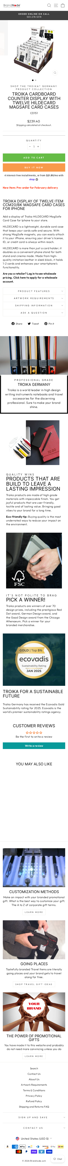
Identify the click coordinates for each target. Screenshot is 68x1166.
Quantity (34, 140)
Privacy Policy (34, 1095)
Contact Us (34, 1073)
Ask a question (34, 312)
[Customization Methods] (34, 867)
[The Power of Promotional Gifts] (34, 1011)
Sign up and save (33, 1117)
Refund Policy (34, 1101)
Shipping (21, 125)
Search (34, 1068)
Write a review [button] (34, 745)
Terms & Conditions (34, 1090)
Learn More (34, 912)
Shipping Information (34, 305)
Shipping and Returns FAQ (34, 1106)
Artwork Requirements (34, 298)
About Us (34, 1079)
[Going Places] (34, 939)
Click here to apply (25, 277)
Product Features (34, 291)
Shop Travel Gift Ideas (34, 984)
